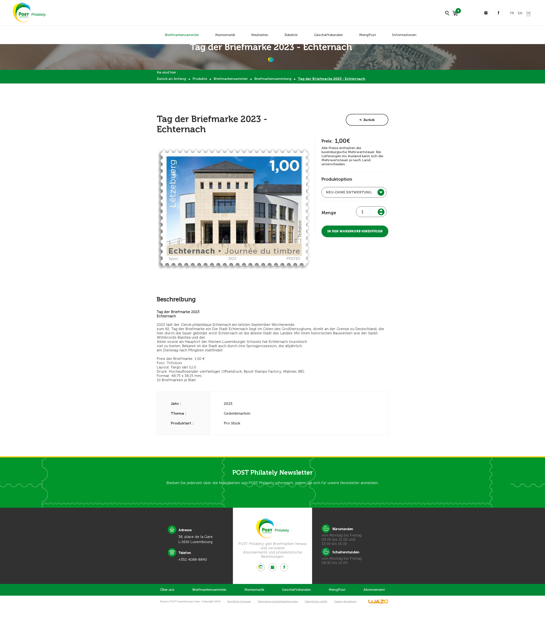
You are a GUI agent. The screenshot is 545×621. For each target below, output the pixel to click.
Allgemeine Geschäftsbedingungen (278, 601)
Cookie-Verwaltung (345, 601)
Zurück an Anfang (171, 79)
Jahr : (176, 403)
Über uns (167, 590)
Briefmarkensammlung (272, 79)
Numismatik (225, 35)
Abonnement (374, 590)
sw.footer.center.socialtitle (261, 567)
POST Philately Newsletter (272, 472)
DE (528, 13)
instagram (486, 13)
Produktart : (182, 423)
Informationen (404, 35)
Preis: (327, 141)
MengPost (367, 35)
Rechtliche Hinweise (239, 601)
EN (520, 13)
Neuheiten (259, 35)
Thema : (178, 413)
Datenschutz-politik (316, 601)
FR (512, 13)
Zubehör (291, 35)
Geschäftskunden (328, 35)
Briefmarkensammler (182, 35)
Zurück (369, 120)
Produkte (199, 79)
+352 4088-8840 (192, 559)
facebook (498, 13)
